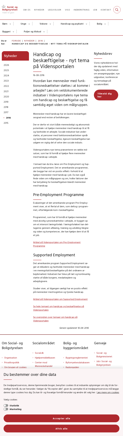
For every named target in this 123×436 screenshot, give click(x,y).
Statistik (14, 405)
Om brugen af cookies (15, 367)
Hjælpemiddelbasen (45, 357)
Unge (23, 23)
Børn (4, 23)
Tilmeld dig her (105, 95)
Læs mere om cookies (108, 392)
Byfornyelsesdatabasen (78, 362)
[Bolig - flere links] (105, 23)
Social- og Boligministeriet (104, 354)
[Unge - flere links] (29, 23)
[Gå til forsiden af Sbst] (8, 10)
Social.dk (39, 352)
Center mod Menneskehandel (43, 364)
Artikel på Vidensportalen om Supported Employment (60, 299)
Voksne (43, 23)
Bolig (99, 23)
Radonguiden (72, 367)
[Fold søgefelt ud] (117, 9)
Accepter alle (61, 418)
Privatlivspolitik (11, 362)
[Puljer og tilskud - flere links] (44, 31)
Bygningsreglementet (77, 357)
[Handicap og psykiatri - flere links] (87, 23)
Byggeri (6, 31)
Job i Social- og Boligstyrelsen (104, 363)
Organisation (10, 357)
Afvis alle (62, 428)
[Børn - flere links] (10, 23)
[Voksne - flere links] (50, 23)
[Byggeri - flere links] (13, 31)
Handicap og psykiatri (72, 23)
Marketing (15, 409)
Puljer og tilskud (32, 31)
